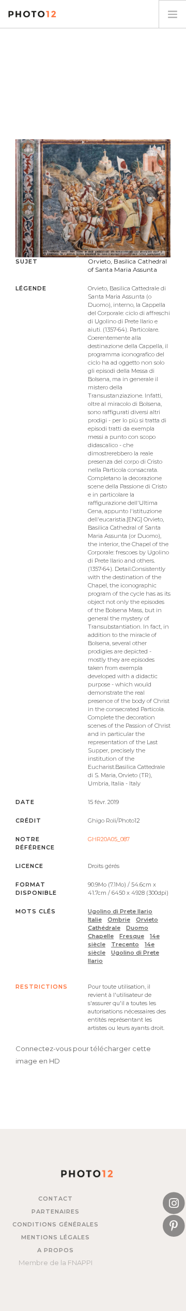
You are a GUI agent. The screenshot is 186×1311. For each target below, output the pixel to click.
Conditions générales (55, 1224)
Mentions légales (55, 1237)
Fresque (131, 936)
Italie (95, 919)
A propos (55, 1250)
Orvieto (147, 919)
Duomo (137, 927)
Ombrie (118, 919)
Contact (55, 1198)
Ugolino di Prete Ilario (120, 911)
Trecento (125, 944)
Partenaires (56, 1211)
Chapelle (101, 936)
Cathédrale (104, 927)
